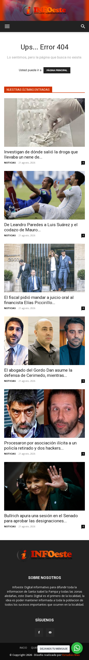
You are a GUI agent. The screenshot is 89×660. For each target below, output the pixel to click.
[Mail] (50, 632)
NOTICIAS (10, 162)
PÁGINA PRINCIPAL (57, 70)
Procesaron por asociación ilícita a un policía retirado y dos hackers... (40, 445)
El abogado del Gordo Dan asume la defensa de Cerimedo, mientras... (38, 373)
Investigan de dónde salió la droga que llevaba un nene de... (41, 154)
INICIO (23, 647)
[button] (7, 26)
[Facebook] (39, 632)
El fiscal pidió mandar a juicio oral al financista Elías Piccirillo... (39, 300)
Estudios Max (71, 655)
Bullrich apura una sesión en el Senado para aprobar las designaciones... (41, 518)
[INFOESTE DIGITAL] (44, 10)
